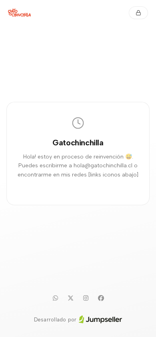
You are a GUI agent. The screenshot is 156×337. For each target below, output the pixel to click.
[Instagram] (85, 298)
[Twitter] (70, 298)
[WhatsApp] (55, 298)
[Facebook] (101, 298)
